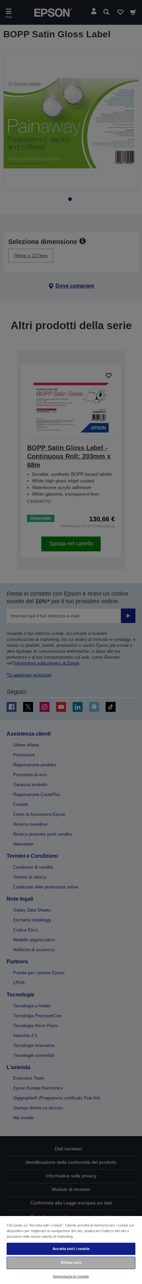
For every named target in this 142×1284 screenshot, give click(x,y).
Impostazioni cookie (71, 1276)
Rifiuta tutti (71, 1263)
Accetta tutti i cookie (71, 1249)
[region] (71, 1249)
